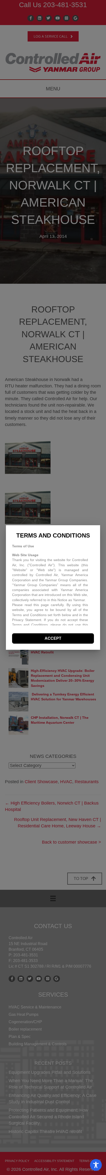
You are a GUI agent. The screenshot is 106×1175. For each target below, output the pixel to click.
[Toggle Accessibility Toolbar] (95, 1165)
